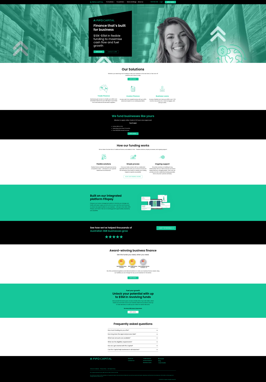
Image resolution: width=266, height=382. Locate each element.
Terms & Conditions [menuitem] (94, 368)
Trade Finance (104, 96)
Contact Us (111, 52)
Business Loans (162, 96)
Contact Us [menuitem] (131, 360)
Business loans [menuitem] (147, 362)
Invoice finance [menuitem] (147, 360)
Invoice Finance (133, 96)
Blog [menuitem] (159, 361)
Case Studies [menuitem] (162, 363)
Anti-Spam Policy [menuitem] (111, 368)
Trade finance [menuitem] (147, 358)
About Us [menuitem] (130, 358)
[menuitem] (161, 359)
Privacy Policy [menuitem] (103, 368)
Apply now (99, 51)
